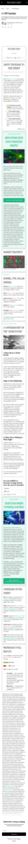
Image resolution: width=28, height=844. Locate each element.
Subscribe (14, 834)
